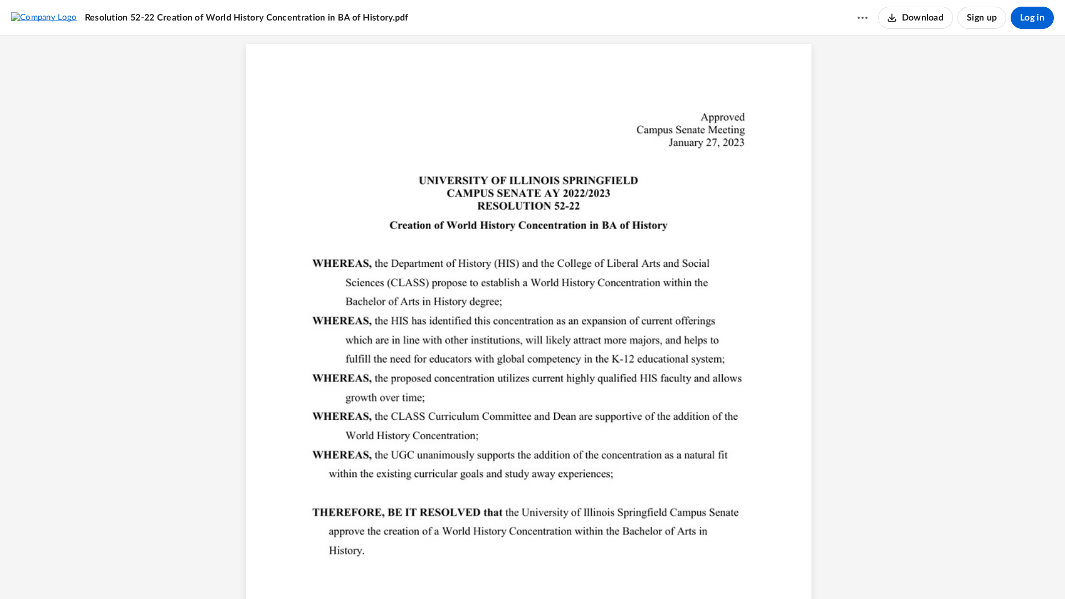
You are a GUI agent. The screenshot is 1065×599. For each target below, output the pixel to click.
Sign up (982, 17)
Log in (1032, 17)
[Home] (44, 17)
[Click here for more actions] (862, 18)
